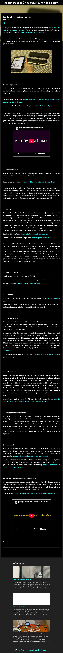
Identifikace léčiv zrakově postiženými (22, 579)
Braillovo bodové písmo (19, 606)
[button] (4, 23)
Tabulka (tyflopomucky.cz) (40, 238)
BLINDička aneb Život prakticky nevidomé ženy (31, 2)
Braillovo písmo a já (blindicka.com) (33, 33)
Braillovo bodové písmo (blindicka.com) (34, 234)
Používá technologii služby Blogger (32, 650)
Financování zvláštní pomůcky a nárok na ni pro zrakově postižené (29, 633)
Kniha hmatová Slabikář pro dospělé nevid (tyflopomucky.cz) (34, 493)
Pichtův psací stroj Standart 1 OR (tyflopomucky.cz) (34, 106)
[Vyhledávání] (60, 3)
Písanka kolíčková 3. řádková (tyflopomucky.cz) (39, 182)
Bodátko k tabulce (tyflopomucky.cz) (27, 283)
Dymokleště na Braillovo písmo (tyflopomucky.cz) (31, 456)
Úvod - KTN (7, 350)
